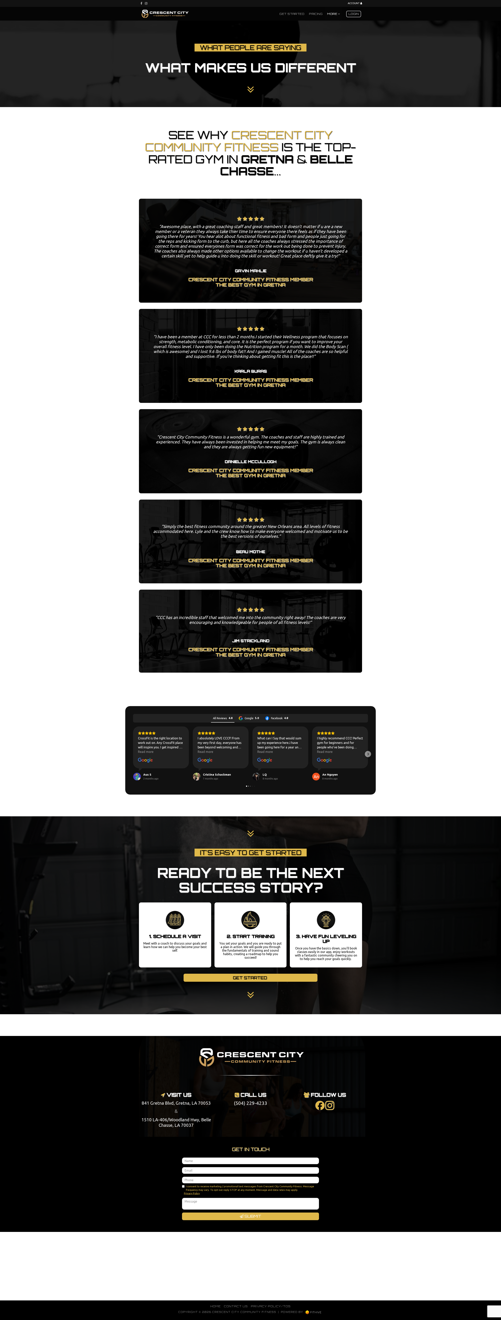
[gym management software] (313, 1312)
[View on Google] (145, 760)
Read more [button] (145, 751)
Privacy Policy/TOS (271, 1306)
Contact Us (236, 1306)
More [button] (332, 13)
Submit (252, 1216)
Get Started (291, 13)
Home (215, 1306)
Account (354, 3)
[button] (133, 754)
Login (354, 13)
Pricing (316, 13)
